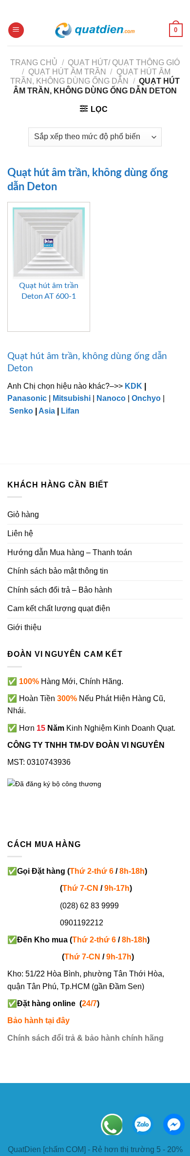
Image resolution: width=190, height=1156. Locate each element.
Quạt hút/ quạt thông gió (124, 62)
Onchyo (146, 398)
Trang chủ (33, 62)
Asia (46, 411)
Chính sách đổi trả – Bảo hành (59, 590)
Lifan (70, 411)
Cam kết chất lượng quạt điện (58, 608)
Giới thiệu (24, 627)
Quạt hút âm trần (67, 72)
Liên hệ (20, 533)
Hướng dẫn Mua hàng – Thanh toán (69, 552)
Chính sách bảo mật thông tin (57, 571)
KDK (133, 386)
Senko (21, 411)
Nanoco (111, 398)
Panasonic (27, 398)
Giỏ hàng (23, 514)
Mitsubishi (72, 398)
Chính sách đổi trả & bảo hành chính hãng (85, 1038)
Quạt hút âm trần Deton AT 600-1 (48, 291)
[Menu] (16, 30)
